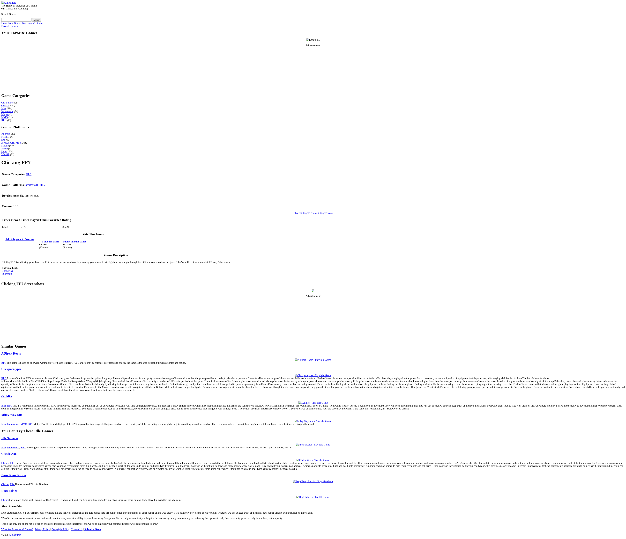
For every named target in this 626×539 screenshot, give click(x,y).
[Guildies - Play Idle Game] (313, 402)
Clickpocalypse (11, 369)
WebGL (5, 154)
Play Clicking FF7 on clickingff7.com (313, 213)
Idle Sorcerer (9, 438)
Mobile (5, 145)
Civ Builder (7, 102)
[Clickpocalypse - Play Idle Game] (313, 375)
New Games (14, 23)
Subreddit (7, 273)
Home (4, 23)
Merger (5, 114)
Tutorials (38, 23)
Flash (4, 136)
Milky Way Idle (11, 414)
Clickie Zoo (9, 453)
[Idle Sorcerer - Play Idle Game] (313, 444)
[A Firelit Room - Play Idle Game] (313, 359)
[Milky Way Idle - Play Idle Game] (313, 421)
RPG (4, 120)
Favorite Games (9, 26)
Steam (4, 148)
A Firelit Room (11, 353)
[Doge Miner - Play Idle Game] (313, 497)
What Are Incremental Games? (17, 529)
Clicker (5, 105)
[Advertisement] (313, 70)
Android (5, 133)
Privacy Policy (42, 529)
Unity (4, 151)
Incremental (7, 111)
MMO (4, 117)
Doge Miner (9, 490)
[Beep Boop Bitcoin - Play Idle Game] (313, 481)
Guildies (6, 396)
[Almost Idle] (8, 2)
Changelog (7, 271)
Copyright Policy (60, 529)
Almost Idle (15, 534)
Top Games (28, 23)
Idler (3, 108)
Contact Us (76, 529)
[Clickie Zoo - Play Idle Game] (313, 460)
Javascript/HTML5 (11, 142)
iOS (3, 139)
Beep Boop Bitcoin (13, 475)
